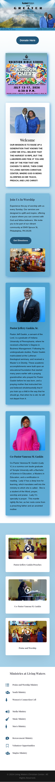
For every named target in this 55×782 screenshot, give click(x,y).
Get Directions (20, 240)
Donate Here (27, 40)
